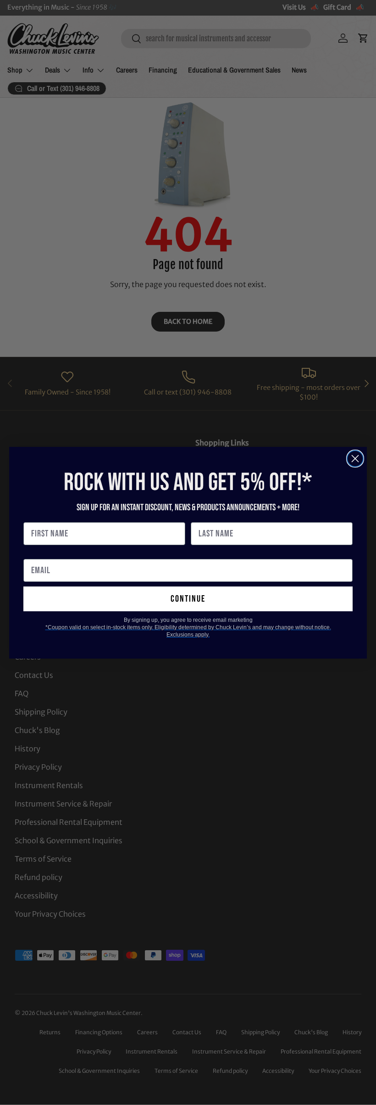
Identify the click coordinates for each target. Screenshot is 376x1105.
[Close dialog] (355, 459)
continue (188, 598)
